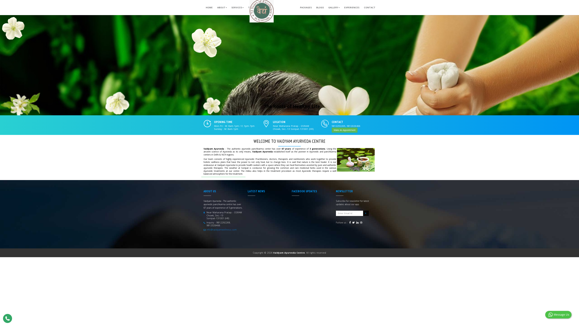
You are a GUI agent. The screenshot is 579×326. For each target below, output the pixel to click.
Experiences (351, 7)
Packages (306, 7)
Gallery (333, 7)
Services (236, 7)
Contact (369, 7)
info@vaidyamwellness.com (222, 229)
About (221, 7)
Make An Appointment (345, 130)
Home (209, 7)
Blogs (320, 7)
